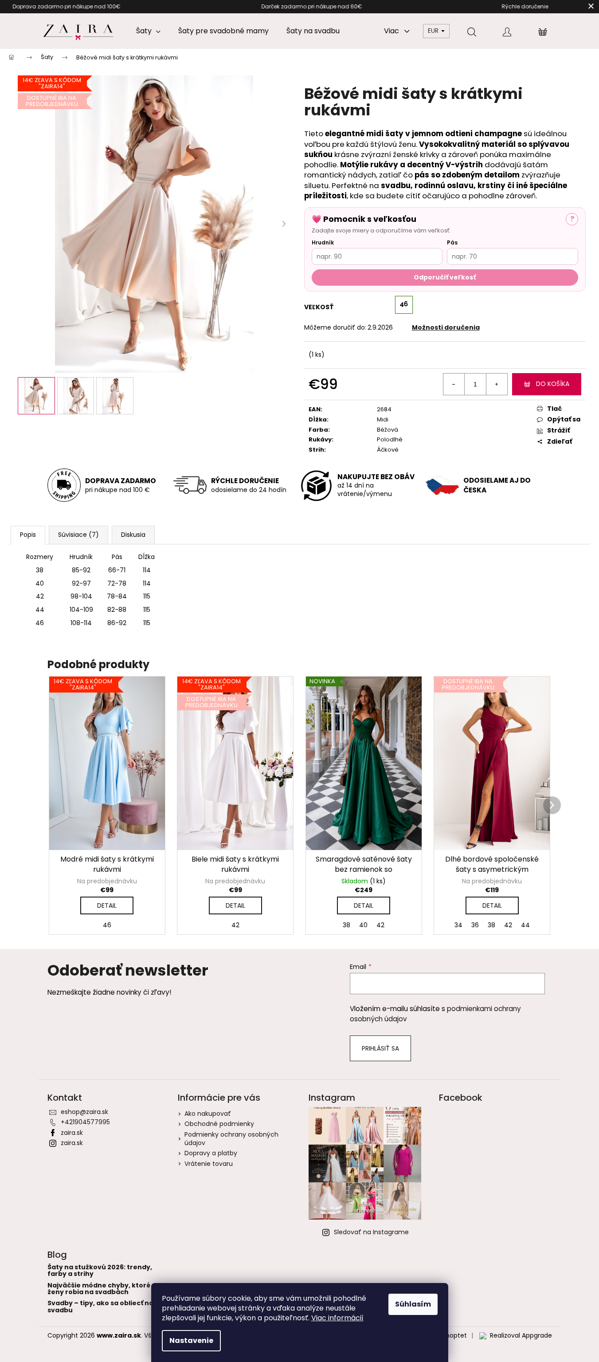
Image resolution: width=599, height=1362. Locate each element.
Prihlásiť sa (380, 1048)
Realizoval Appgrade (521, 1335)
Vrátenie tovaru (208, 1163)
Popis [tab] (28, 534)
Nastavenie (191, 1340)
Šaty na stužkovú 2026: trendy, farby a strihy (99, 1271)
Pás (452, 242)
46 (107, 925)
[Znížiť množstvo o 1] (454, 384)
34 (458, 925)
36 (475, 925)
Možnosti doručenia (446, 327)
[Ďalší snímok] (284, 224)
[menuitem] (148, 31)
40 (363, 925)
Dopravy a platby (210, 1153)
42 (235, 925)
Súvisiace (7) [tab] (78, 534)
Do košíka (552, 383)
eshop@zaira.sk (84, 1111)
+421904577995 (85, 1122)
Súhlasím (413, 1304)
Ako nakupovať (207, 1113)
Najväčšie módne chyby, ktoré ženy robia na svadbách (98, 1289)
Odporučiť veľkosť (445, 277)
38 (346, 925)
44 (525, 925)
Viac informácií (337, 1318)
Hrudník (323, 242)
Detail (107, 905)
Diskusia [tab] (133, 534)
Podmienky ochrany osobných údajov (231, 1138)
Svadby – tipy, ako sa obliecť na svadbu (100, 1307)
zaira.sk (72, 1132)
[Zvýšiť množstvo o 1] (496, 384)
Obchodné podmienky (219, 1123)
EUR (434, 30)
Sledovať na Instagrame (371, 1232)
